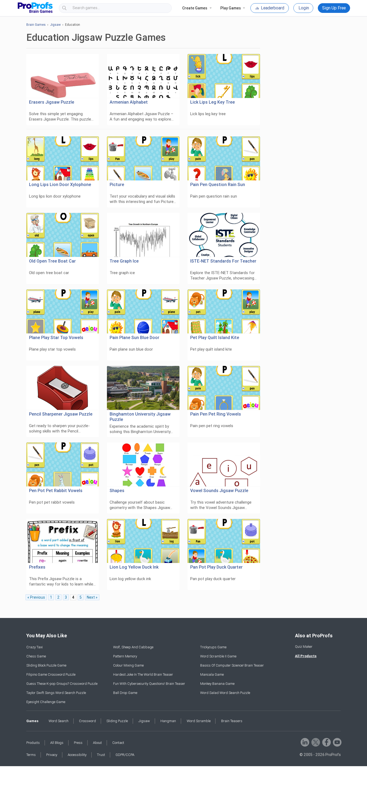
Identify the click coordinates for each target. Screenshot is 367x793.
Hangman (168, 721)
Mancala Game (212, 674)
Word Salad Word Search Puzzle (225, 693)
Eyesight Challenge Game (45, 702)
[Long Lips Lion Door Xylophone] (62, 158)
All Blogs (56, 743)
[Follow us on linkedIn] (304, 742)
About (97, 743)
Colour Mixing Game (128, 665)
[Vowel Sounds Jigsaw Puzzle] (224, 464)
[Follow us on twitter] (315, 742)
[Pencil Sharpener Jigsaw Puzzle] (62, 388)
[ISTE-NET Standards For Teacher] (224, 235)
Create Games (194, 8)
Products (33, 743)
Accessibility (77, 755)
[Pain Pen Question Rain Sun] (224, 158)
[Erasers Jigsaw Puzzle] (62, 76)
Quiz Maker (303, 647)
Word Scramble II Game (218, 656)
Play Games (230, 8)
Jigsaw (55, 25)
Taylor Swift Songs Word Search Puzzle (56, 693)
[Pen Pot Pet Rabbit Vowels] (62, 464)
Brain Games (36, 25)
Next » (92, 597)
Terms (31, 755)
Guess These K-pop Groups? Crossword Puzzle (62, 684)
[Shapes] (143, 464)
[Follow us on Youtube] (337, 742)
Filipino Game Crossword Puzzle (50, 674)
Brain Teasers (231, 721)
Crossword (87, 721)
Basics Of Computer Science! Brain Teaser (232, 665)
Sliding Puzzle (117, 721)
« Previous (36, 597)
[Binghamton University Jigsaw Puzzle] (143, 388)
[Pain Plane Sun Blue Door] (143, 311)
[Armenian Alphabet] (143, 76)
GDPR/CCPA (125, 755)
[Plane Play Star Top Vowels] (62, 311)
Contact (118, 743)
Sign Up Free (334, 7)
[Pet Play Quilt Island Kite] (224, 311)
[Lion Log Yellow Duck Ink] (143, 541)
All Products (305, 656)
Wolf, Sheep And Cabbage (133, 647)
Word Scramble (199, 721)
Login (303, 7)
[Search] (162, 8)
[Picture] (143, 158)
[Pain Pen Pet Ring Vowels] (224, 388)
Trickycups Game (213, 647)
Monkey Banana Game (217, 684)
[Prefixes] (62, 541)
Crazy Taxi (34, 647)
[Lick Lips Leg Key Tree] (224, 76)
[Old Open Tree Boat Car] (62, 235)
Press (78, 743)
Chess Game (36, 656)
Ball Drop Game (125, 693)
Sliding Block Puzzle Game (46, 665)
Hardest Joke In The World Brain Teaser (143, 674)
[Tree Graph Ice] (143, 235)
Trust (101, 755)
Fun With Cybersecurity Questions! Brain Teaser (149, 684)
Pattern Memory (125, 656)
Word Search (59, 721)
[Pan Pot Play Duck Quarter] (224, 541)
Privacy (51, 755)
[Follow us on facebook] (326, 742)
